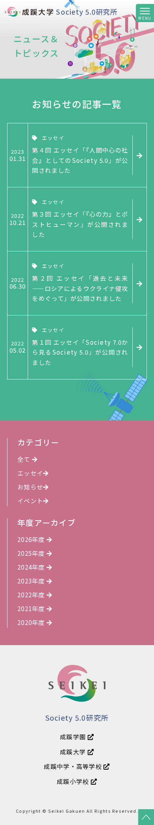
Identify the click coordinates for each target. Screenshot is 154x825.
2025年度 (32, 553)
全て (24, 459)
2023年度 (32, 580)
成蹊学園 (73, 736)
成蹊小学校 (74, 781)
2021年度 (32, 608)
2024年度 (32, 567)
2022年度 (32, 594)
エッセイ (30, 472)
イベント (30, 500)
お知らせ (30, 486)
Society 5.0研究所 (86, 12)
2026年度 (32, 539)
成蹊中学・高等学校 (73, 766)
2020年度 (32, 622)
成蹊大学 (73, 751)
